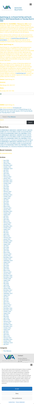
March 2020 (6, 252)
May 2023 (6, 203)
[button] (31, 365)
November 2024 (7, 182)
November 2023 (7, 195)
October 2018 (7, 278)
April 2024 (6, 190)
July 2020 (5, 246)
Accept (17, 389)
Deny (17, 393)
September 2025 (8, 168)
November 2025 (7, 165)
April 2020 (6, 250)
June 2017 (6, 298)
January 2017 (6, 306)
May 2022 (6, 218)
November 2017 (7, 290)
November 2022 (7, 211)
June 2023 (6, 201)
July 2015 (5, 331)
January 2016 (6, 323)
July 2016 (5, 315)
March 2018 (6, 287)
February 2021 (7, 237)
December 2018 (7, 275)
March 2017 (6, 303)
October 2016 (7, 311)
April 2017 (6, 301)
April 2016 (6, 318)
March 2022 (6, 221)
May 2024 (6, 188)
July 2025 (5, 170)
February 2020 (7, 254)
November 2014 (7, 339)
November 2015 (7, 326)
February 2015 (7, 338)
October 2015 (7, 328)
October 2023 (7, 196)
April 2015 (6, 334)
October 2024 (7, 183)
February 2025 (7, 177)
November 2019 (7, 257)
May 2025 (6, 172)
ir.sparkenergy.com (21, 73)
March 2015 (6, 336)
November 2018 (7, 277)
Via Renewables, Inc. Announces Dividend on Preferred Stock (16, 140)
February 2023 (7, 208)
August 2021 (6, 229)
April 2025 (6, 173)
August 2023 (6, 198)
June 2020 (6, 247)
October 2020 (7, 242)
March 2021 (6, 236)
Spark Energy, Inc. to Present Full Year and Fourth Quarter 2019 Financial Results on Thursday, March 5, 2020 (17, 19)
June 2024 (6, 186)
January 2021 (6, 239)
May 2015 (6, 333)
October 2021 (7, 227)
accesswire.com (17, 107)
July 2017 (5, 296)
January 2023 (6, 209)
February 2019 (7, 272)
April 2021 (6, 234)
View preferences (17, 398)
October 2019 (7, 259)
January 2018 (6, 288)
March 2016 (6, 319)
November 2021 (7, 226)
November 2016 (7, 310)
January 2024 (6, 193)
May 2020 (6, 249)
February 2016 (7, 321)
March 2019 (6, 270)
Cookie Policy (12, 402)
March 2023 (6, 206)
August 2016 (6, 313)
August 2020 (6, 244)
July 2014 (5, 344)
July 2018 (5, 282)
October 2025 (7, 167)
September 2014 (8, 342)
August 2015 (6, 329)
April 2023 (6, 205)
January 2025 (6, 178)
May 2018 (6, 283)
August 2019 (6, 262)
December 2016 (7, 308)
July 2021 (5, 231)
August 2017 (6, 295)
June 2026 (6, 160)
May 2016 (6, 316)
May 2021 (6, 232)
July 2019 (5, 264)
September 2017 (8, 293)
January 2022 (6, 224)
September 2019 (8, 260)
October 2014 (7, 341)
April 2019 (6, 269)
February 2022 (7, 223)
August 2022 (6, 214)
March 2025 (6, 175)
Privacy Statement (20, 402)
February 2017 (7, 305)
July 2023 (5, 200)
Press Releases (12, 117)
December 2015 (7, 324)
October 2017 (7, 292)
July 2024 (5, 185)
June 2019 (6, 265)
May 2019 (6, 267)
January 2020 (6, 255)
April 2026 (6, 162)
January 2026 (6, 163)
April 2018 (6, 285)
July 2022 (5, 216)
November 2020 (7, 241)
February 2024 (7, 191)
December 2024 (7, 180)
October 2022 (7, 213)
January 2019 (6, 273)
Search (2, 120)
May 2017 (6, 300)
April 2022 (6, 219)
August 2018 (6, 280)
